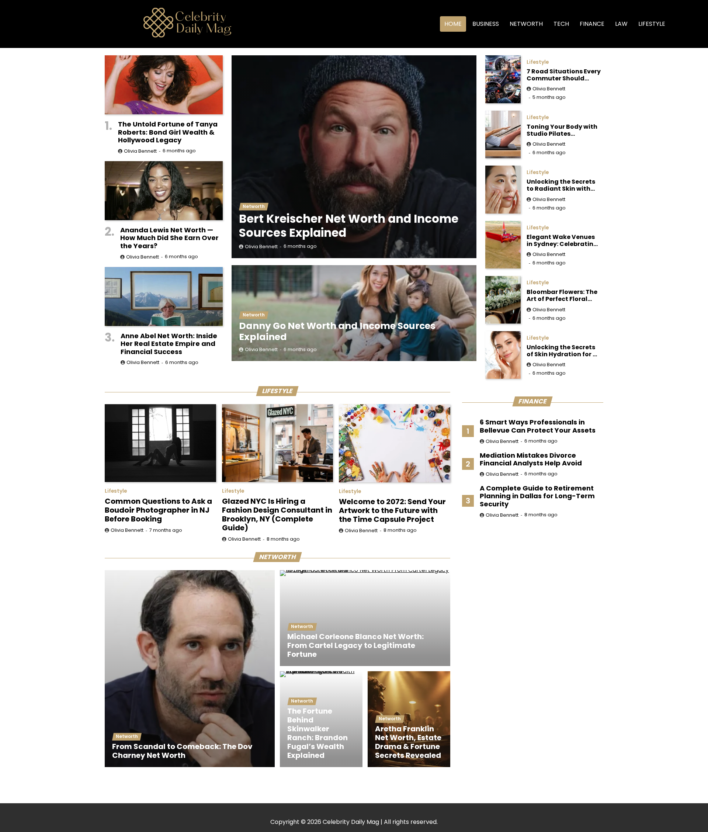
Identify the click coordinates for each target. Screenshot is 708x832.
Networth (526, 24)
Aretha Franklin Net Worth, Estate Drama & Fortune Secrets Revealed (408, 742)
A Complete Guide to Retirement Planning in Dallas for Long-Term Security (537, 496)
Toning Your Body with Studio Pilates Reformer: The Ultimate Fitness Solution (563, 130)
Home (453, 24)
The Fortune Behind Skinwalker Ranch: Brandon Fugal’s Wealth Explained (317, 733)
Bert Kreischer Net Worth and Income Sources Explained (348, 226)
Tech (561, 24)
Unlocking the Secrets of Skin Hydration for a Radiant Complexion (562, 351)
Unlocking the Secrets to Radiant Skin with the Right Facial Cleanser (561, 185)
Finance (592, 24)
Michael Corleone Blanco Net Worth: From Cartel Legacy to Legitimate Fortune (355, 645)
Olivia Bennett (261, 246)
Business (485, 24)
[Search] (682, 24)
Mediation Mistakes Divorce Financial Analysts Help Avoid (531, 459)
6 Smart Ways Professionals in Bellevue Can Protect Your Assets (538, 426)
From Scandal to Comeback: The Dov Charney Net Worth (182, 750)
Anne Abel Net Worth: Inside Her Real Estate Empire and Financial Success (169, 343)
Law (621, 24)
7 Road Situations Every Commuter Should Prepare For (564, 75)
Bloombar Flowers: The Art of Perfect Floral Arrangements (562, 295)
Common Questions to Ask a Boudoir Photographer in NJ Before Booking (158, 510)
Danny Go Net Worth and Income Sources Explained (337, 331)
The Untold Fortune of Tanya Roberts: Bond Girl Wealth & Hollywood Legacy (168, 132)
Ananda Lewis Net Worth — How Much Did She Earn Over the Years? (169, 237)
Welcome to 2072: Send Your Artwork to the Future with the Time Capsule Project (392, 510)
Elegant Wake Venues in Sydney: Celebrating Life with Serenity (562, 240)
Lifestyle (651, 24)
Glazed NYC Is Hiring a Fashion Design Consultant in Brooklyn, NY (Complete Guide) (277, 514)
